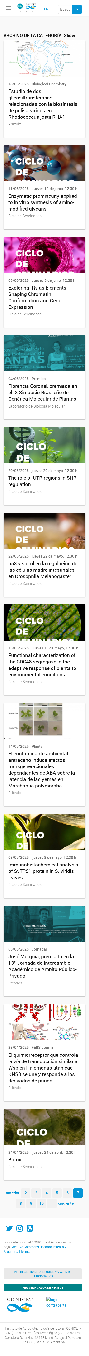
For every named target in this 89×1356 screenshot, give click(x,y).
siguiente (66, 1203)
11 (52, 1203)
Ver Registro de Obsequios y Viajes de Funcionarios (42, 1274)
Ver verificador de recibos (42, 1287)
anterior (12, 1192)
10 (41, 1203)
